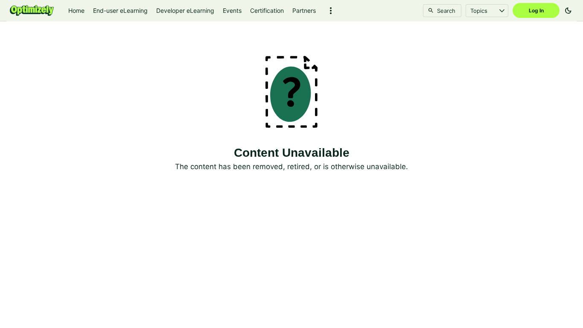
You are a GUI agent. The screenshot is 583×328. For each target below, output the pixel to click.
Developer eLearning (185, 10)
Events (232, 10)
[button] (330, 10)
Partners (304, 10)
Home (76, 10)
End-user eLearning (120, 10)
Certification (267, 10)
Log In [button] (536, 10)
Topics (478, 10)
